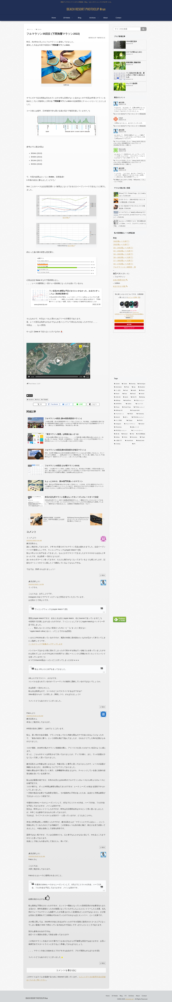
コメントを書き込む (66, 970)
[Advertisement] (130, 356)
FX (125, 996)
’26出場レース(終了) (121, 241)
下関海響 (45, 399)
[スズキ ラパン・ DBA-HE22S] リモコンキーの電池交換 (132, 201)
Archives (131, 996)
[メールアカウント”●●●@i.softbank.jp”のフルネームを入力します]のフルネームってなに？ (130, 214)
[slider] (57, 376)
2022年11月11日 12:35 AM (34, 716)
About (138, 996)
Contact (144, 996)
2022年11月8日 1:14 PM (36, 584)
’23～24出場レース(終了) (123, 248)
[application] (58, 361)
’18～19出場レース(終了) (123, 257)
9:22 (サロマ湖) (119, 286)
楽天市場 (129, 324)
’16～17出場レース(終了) (123, 264)
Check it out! (136, 312)
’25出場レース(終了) (121, 244)
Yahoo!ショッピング (129, 327)
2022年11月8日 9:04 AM (34, 540)
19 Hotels (115, 996)
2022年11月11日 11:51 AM (36, 856)
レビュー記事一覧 (134, 297)
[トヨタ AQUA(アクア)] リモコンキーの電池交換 (132, 207)
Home (108, 996)
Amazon (129, 320)
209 (131, 317)
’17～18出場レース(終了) (123, 261)
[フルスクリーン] (88, 377)
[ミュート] (84, 377)
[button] (58, 361)
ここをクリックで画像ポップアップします (45, 644)
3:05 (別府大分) (119, 280)
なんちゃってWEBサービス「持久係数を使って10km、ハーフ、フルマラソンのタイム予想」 (130, 223)
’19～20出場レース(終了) (123, 254)
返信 (103, 575)
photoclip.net (129, 999)
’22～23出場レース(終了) (123, 251)
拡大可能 (66, 217)
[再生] (29, 377)
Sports (30, 395)
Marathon (31, 399)
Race (38, 399)
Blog (121, 996)
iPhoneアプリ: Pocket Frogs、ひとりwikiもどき (132, 194)
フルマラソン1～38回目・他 (124, 267)
